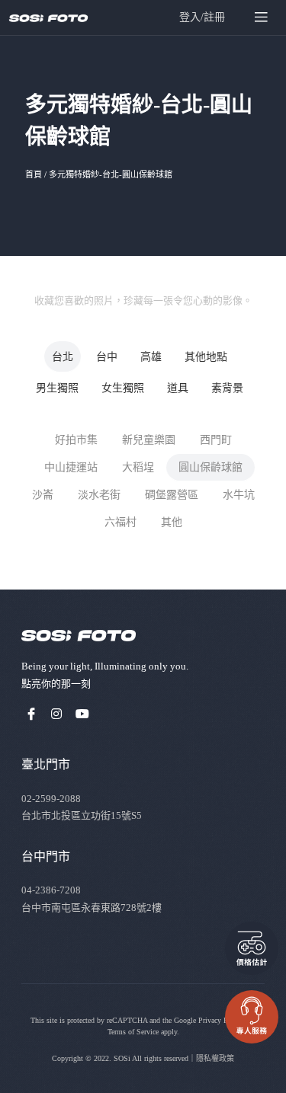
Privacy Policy (220, 1020)
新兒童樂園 (148, 440)
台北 (62, 357)
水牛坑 (239, 494)
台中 (106, 357)
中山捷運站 (71, 467)
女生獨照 (122, 388)
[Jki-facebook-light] (31, 714)
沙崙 (42, 494)
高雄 (151, 357)
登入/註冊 (202, 17)
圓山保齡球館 (210, 467)
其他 (171, 522)
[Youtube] (82, 714)
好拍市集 (76, 440)
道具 (177, 388)
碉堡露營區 (171, 494)
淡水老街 (99, 494)
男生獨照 (57, 388)
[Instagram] (57, 714)
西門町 (216, 440)
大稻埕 (138, 467)
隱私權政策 (215, 1058)
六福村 (120, 522)
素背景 (227, 388)
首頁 (33, 174)
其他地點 (206, 357)
